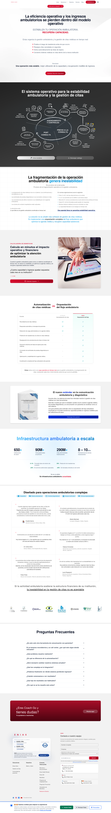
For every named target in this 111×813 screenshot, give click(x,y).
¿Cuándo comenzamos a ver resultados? (41, 676)
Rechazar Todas (82, 807)
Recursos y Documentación (43, 768)
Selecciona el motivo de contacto (68, 752)
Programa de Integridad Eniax (43, 780)
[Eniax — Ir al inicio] (14, 2)
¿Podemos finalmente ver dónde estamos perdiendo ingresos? (49, 672)
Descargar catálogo (76, 158)
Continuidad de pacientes (16, 772)
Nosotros (71, 2)
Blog (82, 2)
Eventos (78, 2)
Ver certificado (20, 744)
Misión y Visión (29, 766)
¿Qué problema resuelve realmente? (40, 654)
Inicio (57, 2)
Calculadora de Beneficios (43, 787)
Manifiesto (42, 777)
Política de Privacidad (45, 810)
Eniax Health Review (44, 772)
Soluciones (63, 2)
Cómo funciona (37, 158)
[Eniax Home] (32, 734)
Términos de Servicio (77, 762)
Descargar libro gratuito (73, 417)
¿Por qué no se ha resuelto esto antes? (41, 685)
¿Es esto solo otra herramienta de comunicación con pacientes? (50, 643)
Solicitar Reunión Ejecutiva (55, 73)
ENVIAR (94, 758)
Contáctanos (90, 2)
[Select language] (98, 2)
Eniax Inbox (15, 766)
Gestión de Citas (17, 768)
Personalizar (96, 807)
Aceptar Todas (67, 807)
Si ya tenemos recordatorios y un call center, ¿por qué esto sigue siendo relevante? (53, 648)
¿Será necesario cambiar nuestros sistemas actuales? (46, 663)
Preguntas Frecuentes (45, 784)
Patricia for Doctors (44, 791)
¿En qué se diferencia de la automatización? (42, 658)
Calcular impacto (32, 281)
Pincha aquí (90, 711)
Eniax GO (42, 775)
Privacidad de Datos (27, 797)
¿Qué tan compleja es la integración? (40, 667)
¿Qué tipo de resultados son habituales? (41, 680)
